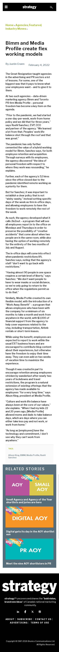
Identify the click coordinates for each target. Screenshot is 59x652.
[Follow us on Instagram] (40, 613)
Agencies (21, 25)
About (9, 619)
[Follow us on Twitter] (32, 613)
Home (9, 25)
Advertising (19, 622)
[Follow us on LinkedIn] (18, 613)
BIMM (23, 455)
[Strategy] (29, 7)
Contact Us (43, 619)
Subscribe (24, 619)
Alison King (13, 455)
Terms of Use (40, 622)
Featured (35, 25)
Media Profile (32, 455)
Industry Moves (15, 28)
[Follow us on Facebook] (25, 613)
